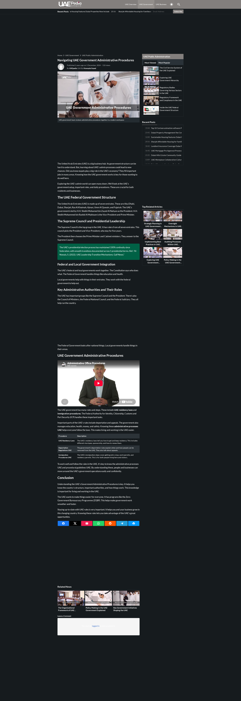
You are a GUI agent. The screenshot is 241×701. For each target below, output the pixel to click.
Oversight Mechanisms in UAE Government (172, 226)
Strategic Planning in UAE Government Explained (153, 226)
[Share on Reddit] (110, 523)
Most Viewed (150, 63)
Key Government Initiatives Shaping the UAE (125, 609)
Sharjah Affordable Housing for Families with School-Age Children (121, 11)
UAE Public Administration (92, 55)
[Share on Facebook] (63, 523)
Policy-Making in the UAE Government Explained (96, 609)
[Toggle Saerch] (178, 4)
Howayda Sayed (90, 68)
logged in (95, 626)
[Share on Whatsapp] (98, 523)
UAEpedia (73, 68)
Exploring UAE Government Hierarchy (153, 262)
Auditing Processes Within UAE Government (172, 244)
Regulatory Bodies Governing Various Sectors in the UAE (171, 90)
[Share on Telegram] (122, 523)
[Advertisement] (120, 33)
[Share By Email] (87, 523)
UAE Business (161, 4)
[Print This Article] (134, 523)
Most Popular (164, 63)
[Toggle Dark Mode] (171, 4)
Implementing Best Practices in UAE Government (153, 244)
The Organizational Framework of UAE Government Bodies (66, 610)
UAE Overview (130, 4)
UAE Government (146, 4)
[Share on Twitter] (75, 523)
